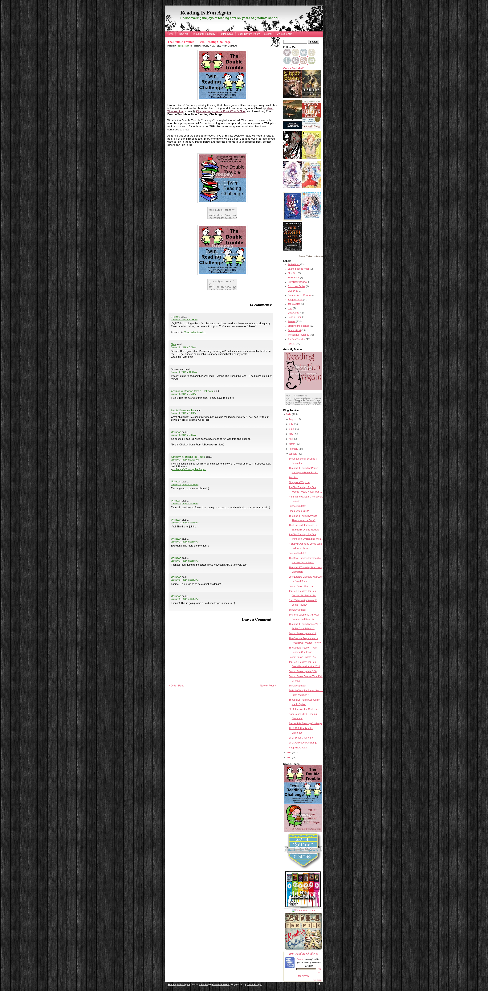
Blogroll (268, 33)
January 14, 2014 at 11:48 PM (184, 580)
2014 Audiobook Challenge (303, 743)
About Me (183, 33)
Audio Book (294, 264)
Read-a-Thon (183, 46)
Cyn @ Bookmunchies (183, 410)
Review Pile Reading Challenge (305, 723)
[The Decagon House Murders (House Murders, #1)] (292, 220)
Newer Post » (268, 685)
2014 (288, 414)
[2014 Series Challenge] (303, 869)
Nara (173, 344)
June (291, 429)
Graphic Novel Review (299, 295)
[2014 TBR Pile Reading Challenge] (303, 949)
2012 (288, 757)
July (291, 424)
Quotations (293, 313)
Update (291, 343)
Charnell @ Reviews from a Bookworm (192, 391)
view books (317, 979)
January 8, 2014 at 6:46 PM (183, 413)
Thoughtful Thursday (204, 33)
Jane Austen (294, 304)
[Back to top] (319, 984)
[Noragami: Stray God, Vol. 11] (311, 158)
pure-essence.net (220, 984)
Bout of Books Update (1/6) (303, 671)
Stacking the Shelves (298, 326)
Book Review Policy (249, 33)
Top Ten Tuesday (296, 339)
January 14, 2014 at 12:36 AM (185, 460)
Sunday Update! (297, 506)
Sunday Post (294, 330)
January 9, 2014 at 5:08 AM (183, 435)
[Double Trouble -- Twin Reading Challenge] (303, 803)
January (293, 454)
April (291, 439)
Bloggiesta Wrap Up (299, 482)
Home (170, 33)
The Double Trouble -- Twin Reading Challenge (198, 41)
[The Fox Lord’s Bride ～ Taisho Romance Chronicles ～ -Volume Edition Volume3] (292, 187)
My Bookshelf (284, 33)
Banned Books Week (298, 269)
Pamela (300, 958)
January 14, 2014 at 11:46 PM (184, 523)
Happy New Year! (298, 748)
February (293, 449)
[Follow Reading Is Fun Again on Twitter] (304, 55)
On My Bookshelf (293, 68)
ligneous (203, 984)
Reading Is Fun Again (205, 12)
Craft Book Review (297, 282)
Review (291, 321)
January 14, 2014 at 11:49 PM (184, 599)
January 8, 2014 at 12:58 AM (184, 319)
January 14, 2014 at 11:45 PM (184, 484)
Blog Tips (292, 273)
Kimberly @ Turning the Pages (188, 456)
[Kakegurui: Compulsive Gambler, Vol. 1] (292, 158)
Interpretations (295, 299)
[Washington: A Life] (311, 97)
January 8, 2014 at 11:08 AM (184, 372)
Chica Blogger (254, 984)
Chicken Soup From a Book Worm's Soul (220, 111)
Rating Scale (226, 33)
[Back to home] (317, 984)
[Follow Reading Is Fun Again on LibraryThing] (287, 63)
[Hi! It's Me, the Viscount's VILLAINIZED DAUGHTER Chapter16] (311, 187)
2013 (288, 752)
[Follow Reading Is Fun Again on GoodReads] (311, 55)
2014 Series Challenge (301, 738)
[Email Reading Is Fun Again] (311, 63)
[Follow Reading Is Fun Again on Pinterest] (295, 63)
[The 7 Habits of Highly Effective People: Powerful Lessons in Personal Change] (311, 128)
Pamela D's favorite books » (311, 256)
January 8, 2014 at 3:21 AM (183, 347)
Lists (290, 308)
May (291, 434)
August (292, 419)
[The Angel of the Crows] (292, 250)
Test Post (293, 477)
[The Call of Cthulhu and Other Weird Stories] (292, 128)
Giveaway (293, 291)
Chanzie (175, 316)
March (292, 444)
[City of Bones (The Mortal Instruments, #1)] (292, 97)
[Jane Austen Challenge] (303, 831)
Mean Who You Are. (195, 332)
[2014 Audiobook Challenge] (303, 908)
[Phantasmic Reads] (303, 910)
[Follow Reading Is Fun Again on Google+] (295, 55)
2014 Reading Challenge (303, 953)
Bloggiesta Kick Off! (299, 511)
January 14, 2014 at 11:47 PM (184, 542)
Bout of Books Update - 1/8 (302, 633)
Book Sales (293, 277)
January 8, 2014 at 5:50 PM (183, 394)
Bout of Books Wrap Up (301, 586)
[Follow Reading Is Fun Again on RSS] (304, 63)
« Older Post (176, 685)
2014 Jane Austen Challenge (304, 709)
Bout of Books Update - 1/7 (302, 657)
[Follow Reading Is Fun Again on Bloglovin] (287, 55)
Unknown (176, 432)
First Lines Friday (296, 286)
